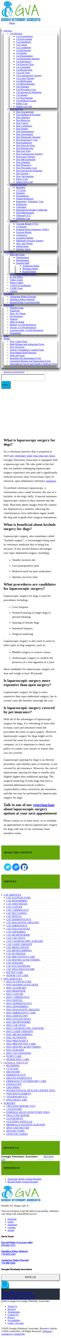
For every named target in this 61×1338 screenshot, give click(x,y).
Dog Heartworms (24, 148)
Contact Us (13, 1314)
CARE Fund (16, 288)
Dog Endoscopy (24, 142)
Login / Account (16, 1323)
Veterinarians (22, 257)
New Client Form (18, 341)
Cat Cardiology (23, 47)
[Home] (20, 20)
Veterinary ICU (23, 215)
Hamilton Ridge (30, 268)
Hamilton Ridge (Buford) (22, 299)
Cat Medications (24, 81)
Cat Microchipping (25, 84)
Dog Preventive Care (26, 168)
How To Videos (18, 313)
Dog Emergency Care (27, 140)
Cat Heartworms (24, 70)
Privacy (11, 1317)
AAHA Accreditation (20, 285)
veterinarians (43, 805)
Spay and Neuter (24, 243)
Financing (15, 310)
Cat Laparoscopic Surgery (29, 75)
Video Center (16, 280)
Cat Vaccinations (24, 98)
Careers (13, 291)
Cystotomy (21, 226)
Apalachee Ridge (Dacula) (23, 296)
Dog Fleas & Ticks (25, 145)
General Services (18, 184)
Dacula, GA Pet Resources (23, 327)
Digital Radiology (25, 198)
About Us (8, 252)
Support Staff (22, 263)
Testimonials (14, 1312)
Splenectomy (22, 246)
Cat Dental (21, 53)
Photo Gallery (17, 282)
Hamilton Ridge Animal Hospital (17, 1298)
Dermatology (22, 196)
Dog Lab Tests (23, 151)
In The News (16, 277)
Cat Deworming (24, 39)
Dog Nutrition (23, 162)
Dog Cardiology (24, 126)
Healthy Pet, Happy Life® (23, 274)
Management (22, 260)
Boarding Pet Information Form (25, 358)
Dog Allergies (23, 117)
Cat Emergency (23, 61)
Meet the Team (17, 254)
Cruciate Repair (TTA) (27, 224)
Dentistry (20, 193)
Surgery (14, 221)
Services (8, 30)
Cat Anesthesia (23, 42)
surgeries (51, 480)
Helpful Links (17, 308)
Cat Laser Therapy (25, 78)
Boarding (20, 187)
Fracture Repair (23, 232)
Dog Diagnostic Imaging (28, 137)
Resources (9, 305)
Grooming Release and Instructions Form (30, 361)
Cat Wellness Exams (26, 100)
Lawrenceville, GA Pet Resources (26, 330)
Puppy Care (22, 179)
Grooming (21, 207)
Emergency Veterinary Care (29, 201)
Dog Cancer (22, 123)
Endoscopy (21, 204)
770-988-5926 (8, 1263)
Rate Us (30, 1277)
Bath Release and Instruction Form (27, 344)
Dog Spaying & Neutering (29, 170)
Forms (7, 338)
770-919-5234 (8, 1254)
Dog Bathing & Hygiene (28, 114)
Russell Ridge (29, 271)
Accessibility (14, 1320)
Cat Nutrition (22, 86)
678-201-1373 (8, 1245)
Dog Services (16, 109)
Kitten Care (22, 103)
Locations (8, 294)
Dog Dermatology (25, 131)
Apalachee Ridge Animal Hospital (24, 1179)
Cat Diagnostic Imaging (28, 58)
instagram (12, 1224)
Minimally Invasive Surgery (30, 240)
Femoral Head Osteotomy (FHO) (32, 229)
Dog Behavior (23, 120)
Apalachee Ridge (30, 266)
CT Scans (21, 190)
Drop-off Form (17, 355)
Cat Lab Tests (23, 72)
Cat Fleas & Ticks (25, 64)
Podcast (14, 319)
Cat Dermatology (24, 56)
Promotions (15, 333)
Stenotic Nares (23, 249)
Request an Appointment (14, 372)
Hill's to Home (17, 322)
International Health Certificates (31, 210)
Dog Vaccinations (25, 176)
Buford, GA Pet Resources (23, 324)
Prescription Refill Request (23, 352)
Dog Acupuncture (25, 112)
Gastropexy (22, 235)
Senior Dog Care (24, 182)
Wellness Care (23, 218)
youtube (11, 1227)
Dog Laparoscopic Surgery (29, 154)
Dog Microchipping (26, 159)
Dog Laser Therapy (26, 156)
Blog (6, 336)
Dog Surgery (22, 173)
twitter (11, 1222)
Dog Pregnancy (24, 165)
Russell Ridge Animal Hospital (23, 1181)
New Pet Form (17, 347)
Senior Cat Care (24, 106)
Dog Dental (22, 128)
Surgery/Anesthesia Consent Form (27, 350)
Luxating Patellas (24, 238)
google (11, 1230)
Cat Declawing (23, 50)
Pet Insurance (16, 316)
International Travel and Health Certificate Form (33, 364)
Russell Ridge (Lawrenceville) (25, 302)
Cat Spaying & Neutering (28, 92)
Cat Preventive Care (26, 89)
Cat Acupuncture (24, 36)
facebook (12, 1219)
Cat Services (16, 33)
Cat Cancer (21, 44)
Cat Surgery (22, 95)
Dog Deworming (24, 134)
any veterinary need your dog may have (32, 455)
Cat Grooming (23, 67)
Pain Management (25, 212)
